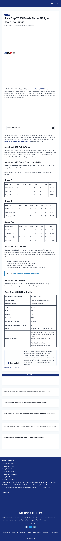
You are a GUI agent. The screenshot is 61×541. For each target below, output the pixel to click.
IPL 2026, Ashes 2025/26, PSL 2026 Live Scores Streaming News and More (26, 485)
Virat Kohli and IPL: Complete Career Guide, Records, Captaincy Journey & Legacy (25, 402)
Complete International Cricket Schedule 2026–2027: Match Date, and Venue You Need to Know (29, 380)
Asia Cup (7, 14)
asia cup (7, 367)
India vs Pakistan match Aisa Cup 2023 (17, 141)
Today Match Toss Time (9, 474)
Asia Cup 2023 (16, 367)
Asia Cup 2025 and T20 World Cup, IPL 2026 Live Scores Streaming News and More (29, 482)
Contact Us (46, 532)
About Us (55, 532)
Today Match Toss (8, 463)
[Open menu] (57, 3)
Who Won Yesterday (8, 479)
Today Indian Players (8, 469)
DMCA (39, 532)
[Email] (14, 53)
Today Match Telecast (9, 471)
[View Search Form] (52, 3)
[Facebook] (5, 53)
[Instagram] (34, 527)
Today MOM (6, 477)
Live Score (5, 492)
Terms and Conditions (18, 532)
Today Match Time (8, 466)
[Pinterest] (11, 53)
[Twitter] (30, 527)
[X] (8, 53)
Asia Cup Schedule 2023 (35, 89)
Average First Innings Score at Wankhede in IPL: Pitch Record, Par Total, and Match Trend (27, 391)
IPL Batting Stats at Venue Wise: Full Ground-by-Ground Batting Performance (24, 437)
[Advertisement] (30, 40)
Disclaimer (6, 532)
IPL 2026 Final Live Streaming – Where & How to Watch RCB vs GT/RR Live (26, 487)
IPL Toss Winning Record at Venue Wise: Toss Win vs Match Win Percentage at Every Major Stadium (30, 426)
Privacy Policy (31, 532)
